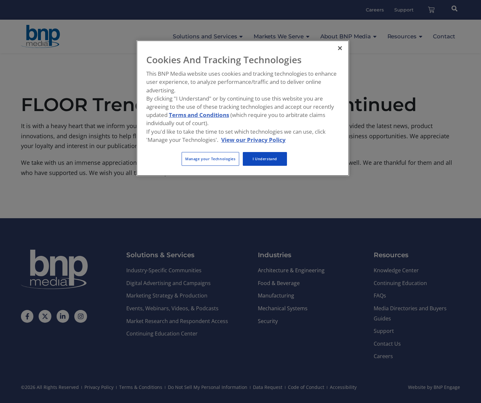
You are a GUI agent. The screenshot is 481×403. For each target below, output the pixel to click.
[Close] (340, 48)
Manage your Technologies (210, 158)
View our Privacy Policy (253, 140)
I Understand (265, 158)
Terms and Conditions (199, 115)
